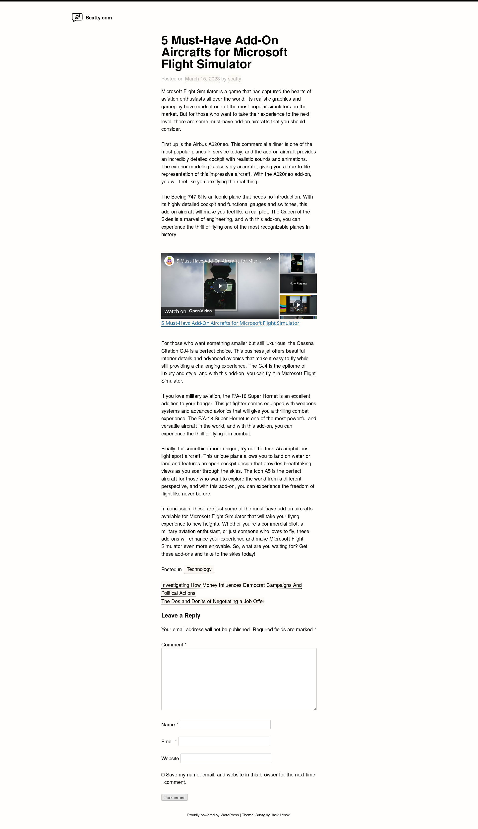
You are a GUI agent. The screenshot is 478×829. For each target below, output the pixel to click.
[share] (268, 258)
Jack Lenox (280, 814)
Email (169, 741)
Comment (174, 644)
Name (169, 724)
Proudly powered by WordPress (213, 814)
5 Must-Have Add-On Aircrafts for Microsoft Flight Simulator (219, 261)
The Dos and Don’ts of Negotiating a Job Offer (212, 601)
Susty (260, 814)
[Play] (298, 305)
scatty (234, 78)
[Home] (77, 21)
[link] (169, 261)
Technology (199, 568)
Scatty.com (99, 17)
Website (170, 758)
